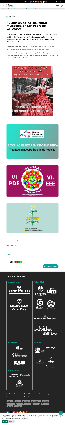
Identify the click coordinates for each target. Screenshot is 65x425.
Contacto (58, 1)
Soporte (10, 406)
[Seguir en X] (33, 2)
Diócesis (10, 401)
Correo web (45, 403)
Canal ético (18, 406)
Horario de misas (11, 397)
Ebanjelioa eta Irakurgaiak (40, 394)
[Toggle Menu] (57, 5)
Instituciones (11, 403)
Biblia (31, 397)
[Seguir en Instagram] (36, 2)
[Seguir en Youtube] (38, 2)
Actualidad (25, 401)
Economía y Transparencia (24, 403)
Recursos (45, 401)
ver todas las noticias (50, 266)
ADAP (23, 397)
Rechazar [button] (11, 421)
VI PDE (10, 394)
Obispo (17, 401)
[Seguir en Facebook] (31, 2)
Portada (17, 241)
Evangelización (35, 401)
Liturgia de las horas (22, 394)
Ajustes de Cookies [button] (57, 416)
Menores (36, 403)
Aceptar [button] (5, 421)
